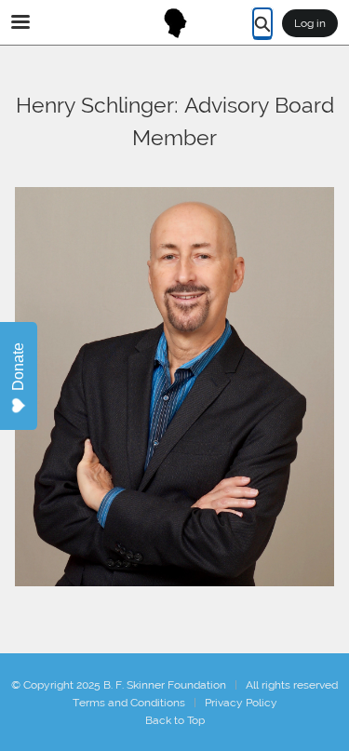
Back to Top (175, 720)
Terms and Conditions (129, 702)
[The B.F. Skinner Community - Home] (175, 23)
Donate (18, 366)
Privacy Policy (241, 702)
